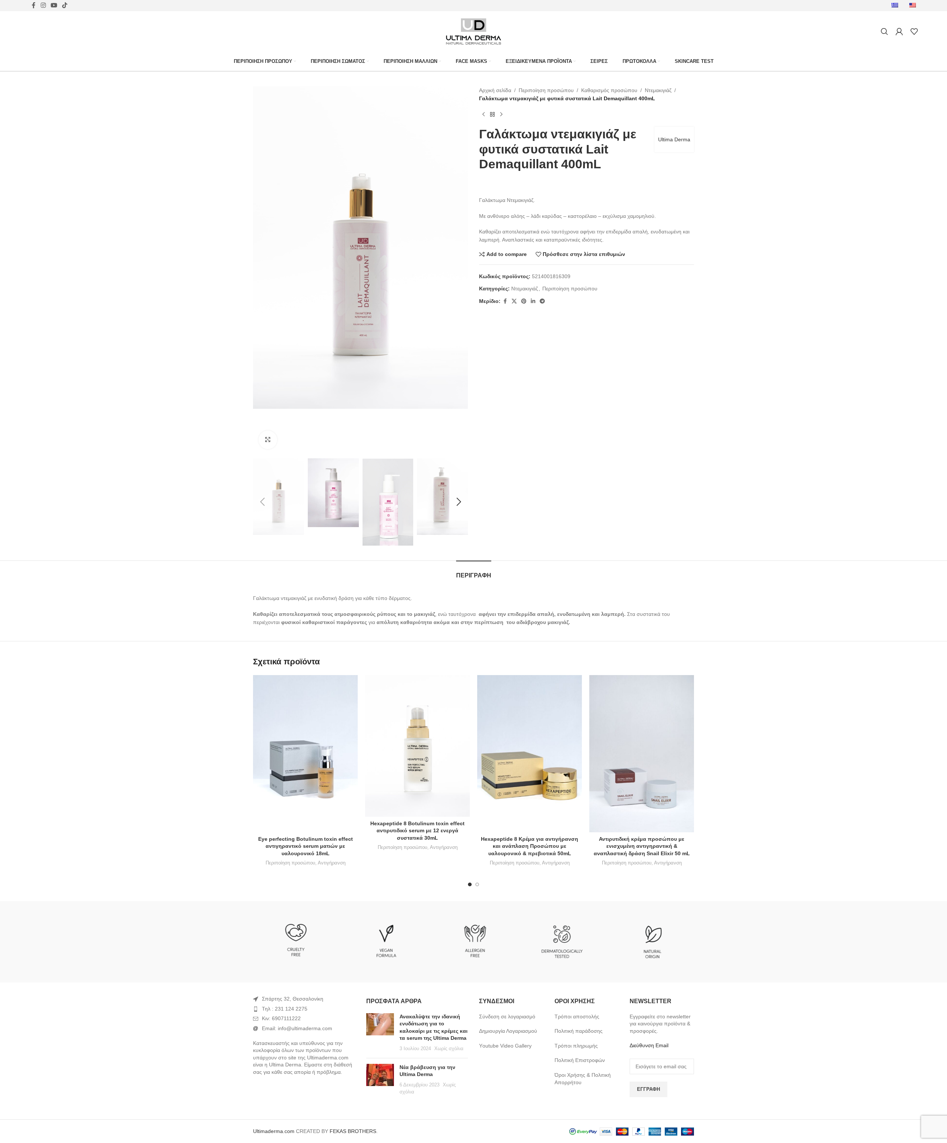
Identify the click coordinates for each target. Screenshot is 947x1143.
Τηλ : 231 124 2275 (284, 1009)
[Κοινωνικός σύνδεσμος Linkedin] (533, 301)
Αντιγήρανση (332, 863)
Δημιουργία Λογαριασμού (508, 1031)
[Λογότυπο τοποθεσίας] (473, 31)
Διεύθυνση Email (649, 1045)
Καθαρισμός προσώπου (609, 90)
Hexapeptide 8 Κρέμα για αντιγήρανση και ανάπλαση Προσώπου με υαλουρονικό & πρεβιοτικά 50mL (529, 846)
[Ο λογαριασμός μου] (899, 31)
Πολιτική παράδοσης (579, 1031)
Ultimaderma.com (273, 1131)
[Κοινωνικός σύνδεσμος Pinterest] (524, 301)
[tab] (473, 571)
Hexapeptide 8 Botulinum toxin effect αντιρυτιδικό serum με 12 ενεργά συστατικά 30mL (417, 830)
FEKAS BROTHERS (353, 1131)
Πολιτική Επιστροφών (580, 1060)
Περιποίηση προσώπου (546, 90)
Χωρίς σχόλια (449, 1048)
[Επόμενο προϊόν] (501, 114)
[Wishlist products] (914, 31)
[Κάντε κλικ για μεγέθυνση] (268, 440)
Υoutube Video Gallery (505, 1046)
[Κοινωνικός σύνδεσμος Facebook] (505, 301)
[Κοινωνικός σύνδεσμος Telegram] (542, 301)
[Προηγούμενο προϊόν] (483, 114)
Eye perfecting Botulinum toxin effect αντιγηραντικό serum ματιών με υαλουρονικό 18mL (305, 846)
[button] (262, 502)
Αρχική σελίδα (495, 90)
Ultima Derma (674, 139)
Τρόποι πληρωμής (576, 1046)
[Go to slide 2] (477, 884)
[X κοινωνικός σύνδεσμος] (514, 301)
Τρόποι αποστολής (577, 1016)
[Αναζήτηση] (884, 31)
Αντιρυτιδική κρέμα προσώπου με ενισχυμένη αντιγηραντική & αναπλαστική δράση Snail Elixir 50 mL (642, 846)
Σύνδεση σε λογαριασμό (507, 1016)
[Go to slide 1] (470, 884)
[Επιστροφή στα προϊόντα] (492, 114)
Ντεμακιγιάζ (658, 90)
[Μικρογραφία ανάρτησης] (380, 1032)
